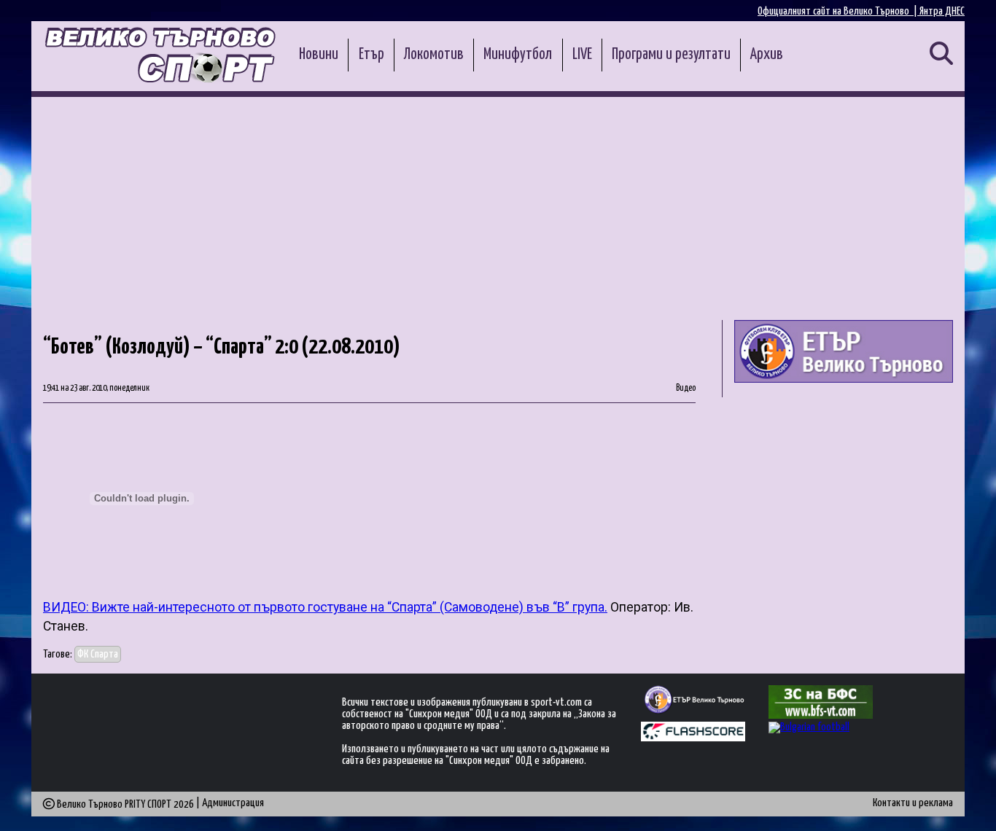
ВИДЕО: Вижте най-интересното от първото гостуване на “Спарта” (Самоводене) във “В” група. (325, 607)
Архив (766, 54)
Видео (686, 388)
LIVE (582, 54)
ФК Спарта (97, 654)
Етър (371, 54)
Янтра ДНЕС (942, 11)
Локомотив (434, 54)
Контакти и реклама (913, 802)
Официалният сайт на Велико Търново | (838, 11)
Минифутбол (517, 54)
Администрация (233, 802)
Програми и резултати (671, 54)
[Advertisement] (498, 206)
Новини (318, 54)
